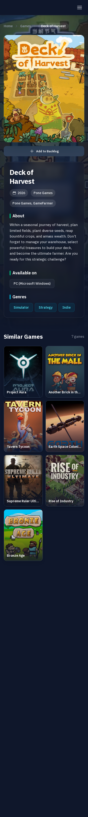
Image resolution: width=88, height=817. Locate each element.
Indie (66, 307)
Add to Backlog (47, 151)
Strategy (46, 307)
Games (25, 26)
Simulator (21, 307)
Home (8, 26)
